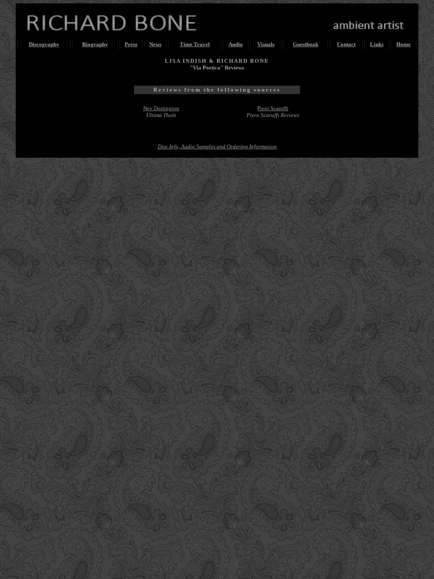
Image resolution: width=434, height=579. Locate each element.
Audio (235, 44)
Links (377, 44)
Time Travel (195, 44)
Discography (44, 44)
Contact (346, 44)
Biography (95, 44)
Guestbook (305, 44)
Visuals (266, 44)
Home (403, 44)
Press (131, 44)
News (155, 44)
